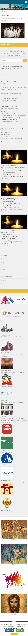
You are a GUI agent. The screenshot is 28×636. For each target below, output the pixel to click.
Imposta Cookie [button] (9, 630)
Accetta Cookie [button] (20, 630)
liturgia (4, 280)
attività (4, 258)
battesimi (5, 266)
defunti (4, 273)
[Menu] (26, 2)
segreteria (5, 18)
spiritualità (5, 283)
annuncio (5, 255)
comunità (5, 269)
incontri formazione (7, 276)
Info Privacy (14, 633)
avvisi (4, 262)
